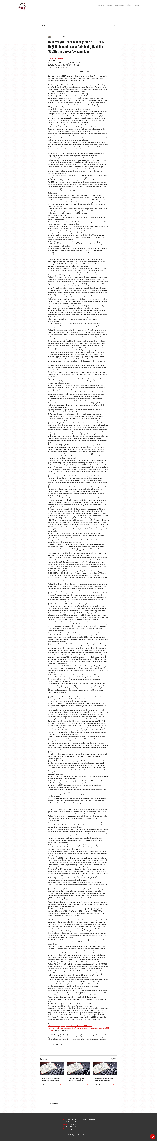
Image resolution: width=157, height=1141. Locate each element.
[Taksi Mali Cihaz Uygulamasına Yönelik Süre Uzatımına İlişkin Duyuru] (52, 1068)
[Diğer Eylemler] (108, 37)
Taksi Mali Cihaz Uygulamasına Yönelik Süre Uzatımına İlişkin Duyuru (51, 1079)
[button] (115, 25)
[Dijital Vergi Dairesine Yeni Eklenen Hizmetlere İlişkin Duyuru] (78, 1068)
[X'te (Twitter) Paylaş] (53, 1044)
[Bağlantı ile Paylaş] (61, 1044)
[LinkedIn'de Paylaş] (57, 1044)
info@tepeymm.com (72, 1129)
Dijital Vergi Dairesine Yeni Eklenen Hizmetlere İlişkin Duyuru (76, 1079)
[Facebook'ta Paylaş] (49, 1044)
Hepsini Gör (114, 1059)
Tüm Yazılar (43, 25)
